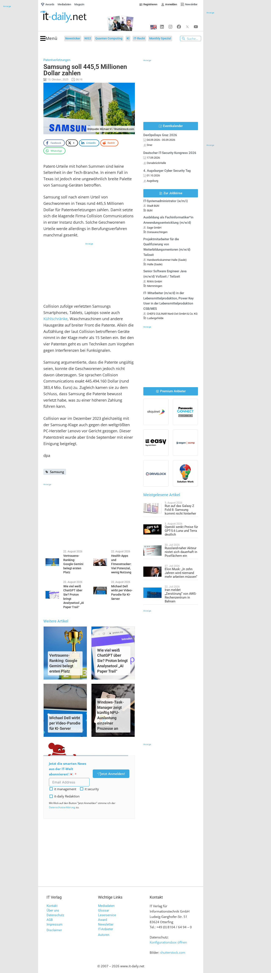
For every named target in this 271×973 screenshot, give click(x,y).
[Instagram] (170, 26)
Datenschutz (55, 915)
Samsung (57, 472)
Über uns (53, 910)
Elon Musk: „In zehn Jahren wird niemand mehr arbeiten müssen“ (181, 573)
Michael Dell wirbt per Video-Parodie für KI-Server (64, 723)
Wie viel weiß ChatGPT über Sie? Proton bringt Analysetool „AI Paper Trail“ (112, 660)
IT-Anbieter (105, 929)
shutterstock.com (172, 952)
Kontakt (52, 906)
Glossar (103, 910)
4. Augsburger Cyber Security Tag (167, 171)
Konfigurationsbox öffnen (168, 942)
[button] (48, 38)
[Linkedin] (162, 26)
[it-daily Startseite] (71, 17)
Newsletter (105, 924)
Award (102, 920)
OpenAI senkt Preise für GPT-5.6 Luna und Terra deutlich (181, 530)
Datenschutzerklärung (62, 807)
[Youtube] (196, 26)
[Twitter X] (187, 26)
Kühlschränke (55, 318)
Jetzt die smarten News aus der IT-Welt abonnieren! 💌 (67, 768)
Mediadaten (106, 906)
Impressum (54, 924)
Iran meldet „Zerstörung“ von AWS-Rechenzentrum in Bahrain (180, 595)
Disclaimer (54, 930)
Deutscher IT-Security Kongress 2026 (169, 153)
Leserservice (107, 915)
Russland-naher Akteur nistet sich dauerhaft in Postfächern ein (181, 552)
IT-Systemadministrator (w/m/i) (165, 201)
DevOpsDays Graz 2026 (160, 135)
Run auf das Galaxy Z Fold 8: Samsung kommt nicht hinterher (180, 509)
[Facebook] (179, 26)
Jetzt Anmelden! (112, 774)
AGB (50, 920)
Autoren (103, 935)
